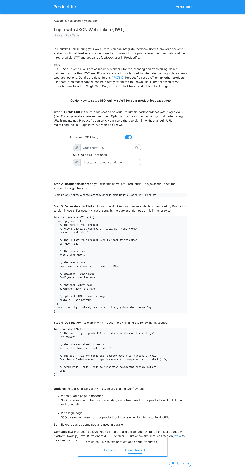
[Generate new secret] (137, 147)
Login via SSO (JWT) (84, 137)
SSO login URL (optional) (90, 155)
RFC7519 (118, 77)
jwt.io (177, 436)
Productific (186, 7)
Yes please (135, 450)
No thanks (110, 450)
